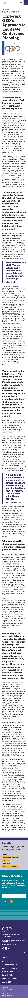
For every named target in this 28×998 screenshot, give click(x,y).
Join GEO (5, 958)
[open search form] (26, 2)
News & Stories (8, 972)
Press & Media (7, 975)
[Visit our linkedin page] (6, 948)
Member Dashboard (9, 968)
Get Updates (7, 961)
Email (4, 892)
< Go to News (5, 9)
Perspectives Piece (11, 866)
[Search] (24, 953)
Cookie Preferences (8, 989)
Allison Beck (6, 113)
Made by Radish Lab (7, 995)
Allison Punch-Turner (8, 156)
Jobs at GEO (6, 982)
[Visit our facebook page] (3, 948)
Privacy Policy (5, 987)
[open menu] (21, 2)
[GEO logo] (4, 2)
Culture (6, 860)
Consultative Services (10, 978)
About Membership (9, 965)
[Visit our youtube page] (9, 948)
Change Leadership (10, 857)
